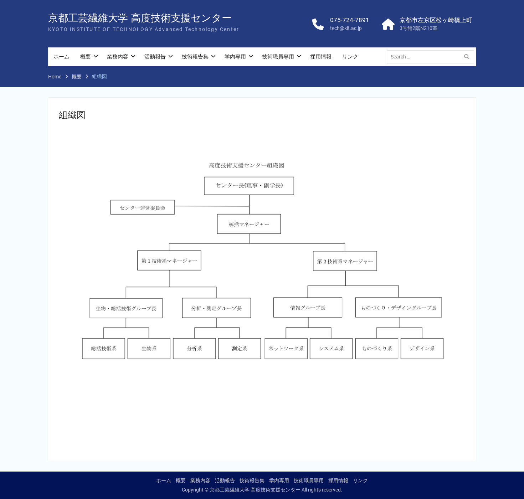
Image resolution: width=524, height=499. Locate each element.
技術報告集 (195, 56)
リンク (350, 56)
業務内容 (117, 56)
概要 (85, 56)
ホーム (61, 56)
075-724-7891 (349, 20)
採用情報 (321, 56)
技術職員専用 (278, 56)
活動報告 (155, 56)
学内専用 (235, 56)
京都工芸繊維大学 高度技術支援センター (140, 18)
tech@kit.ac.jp (346, 28)
